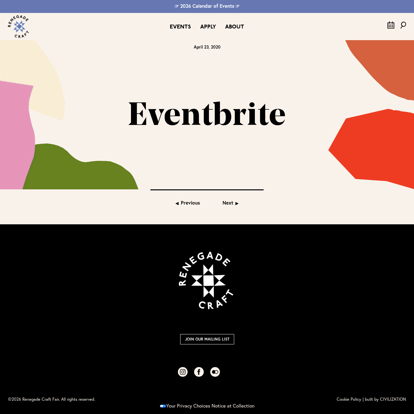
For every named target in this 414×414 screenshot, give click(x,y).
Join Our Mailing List (207, 339)
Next (228, 202)
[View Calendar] (391, 27)
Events (180, 27)
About (234, 27)
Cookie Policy (349, 399)
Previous (190, 202)
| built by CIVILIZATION (384, 399)
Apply (208, 27)
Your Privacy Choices (188, 405)
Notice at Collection (233, 405)
